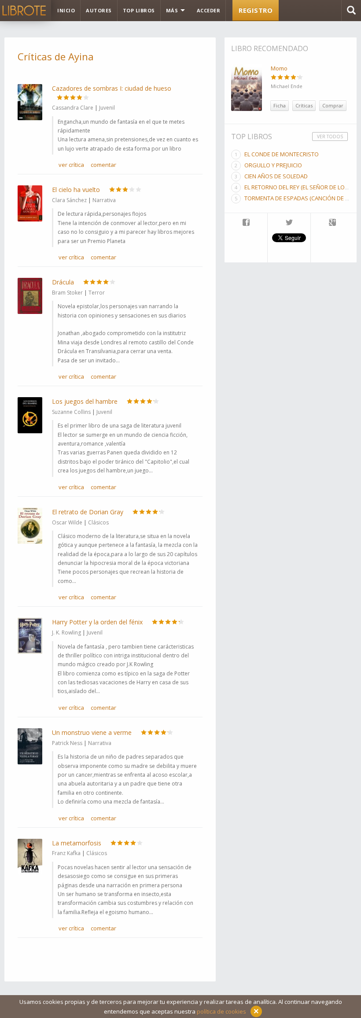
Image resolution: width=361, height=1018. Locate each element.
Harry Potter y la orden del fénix (97, 622)
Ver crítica (71, 165)
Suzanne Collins (71, 412)
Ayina (81, 56)
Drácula (63, 282)
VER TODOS (330, 136)
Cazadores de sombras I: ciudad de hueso (111, 88)
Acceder (209, 10)
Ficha (279, 105)
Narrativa (104, 200)
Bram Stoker (67, 292)
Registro (256, 10)
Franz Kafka (66, 853)
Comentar (103, 165)
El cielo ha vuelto (76, 189)
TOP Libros (139, 10)
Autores (99, 10)
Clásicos (98, 522)
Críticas (304, 105)
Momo (279, 68)
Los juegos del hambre (85, 401)
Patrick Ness (67, 743)
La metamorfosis (76, 843)
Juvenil (107, 107)
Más (173, 10)
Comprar (332, 105)
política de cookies (221, 1011)
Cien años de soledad (276, 176)
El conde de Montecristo (281, 154)
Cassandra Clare (72, 107)
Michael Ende (286, 86)
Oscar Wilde (67, 522)
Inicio (66, 10)
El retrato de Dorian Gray (87, 512)
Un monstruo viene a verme (92, 732)
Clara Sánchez (69, 200)
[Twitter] (289, 223)
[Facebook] (246, 223)
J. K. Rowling (66, 632)
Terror (96, 292)
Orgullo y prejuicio (273, 165)
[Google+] (332, 223)
